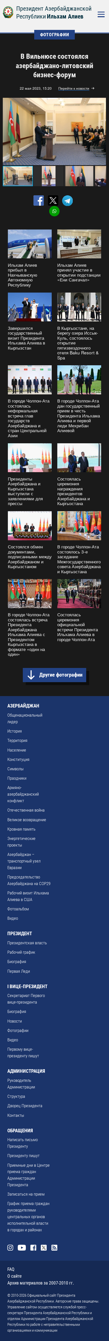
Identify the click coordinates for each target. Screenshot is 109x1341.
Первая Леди (18, 971)
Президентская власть (27, 942)
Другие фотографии (60, 675)
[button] (101, 131)
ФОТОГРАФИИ (54, 34)
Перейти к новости (73, 88)
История (14, 731)
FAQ (10, 1269)
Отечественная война (26, 810)
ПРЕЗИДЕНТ (19, 933)
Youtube (22, 1248)
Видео (12, 918)
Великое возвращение (26, 819)
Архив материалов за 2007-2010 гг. (40, 1283)
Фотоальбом (18, 908)
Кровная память (21, 829)
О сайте (14, 1276)
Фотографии (17, 1030)
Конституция (18, 759)
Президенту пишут (23, 1155)
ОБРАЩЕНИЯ (20, 1131)
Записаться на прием (26, 1194)
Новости (14, 1021)
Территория (17, 740)
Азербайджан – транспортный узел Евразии (24, 861)
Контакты (15, 1115)
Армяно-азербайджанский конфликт (23, 794)
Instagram (10, 1248)
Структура (16, 1096)
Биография (16, 961)
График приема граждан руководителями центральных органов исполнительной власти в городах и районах (28, 1216)
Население (16, 750)
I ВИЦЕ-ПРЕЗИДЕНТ (27, 986)
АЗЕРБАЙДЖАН (23, 706)
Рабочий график (21, 952)
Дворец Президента (24, 1105)
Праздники (16, 778)
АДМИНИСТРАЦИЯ (26, 1071)
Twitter (44, 1248)
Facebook (33, 1248)
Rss (54, 1248)
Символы (15, 768)
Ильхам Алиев (65, 16)
